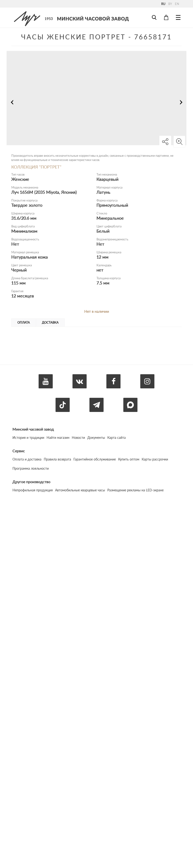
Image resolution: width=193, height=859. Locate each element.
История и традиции (28, 438)
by (170, 4)
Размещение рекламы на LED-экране (135, 490)
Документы (96, 438)
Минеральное (110, 218)
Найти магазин (58, 438)
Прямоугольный (112, 205)
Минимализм (24, 231)
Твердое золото (26, 205)
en (177, 4)
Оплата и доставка (26, 459)
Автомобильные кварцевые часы (80, 490)
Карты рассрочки (155, 459)
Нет (15, 244)
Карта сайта (116, 438)
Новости (78, 438)
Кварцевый (107, 179)
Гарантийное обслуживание (94, 459)
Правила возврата (57, 459)
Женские (20, 179)
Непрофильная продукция (32, 490)
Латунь (103, 192)
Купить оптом (128, 459)
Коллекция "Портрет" (36, 166)
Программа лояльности (30, 468)
